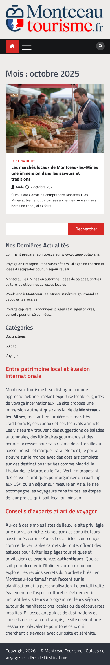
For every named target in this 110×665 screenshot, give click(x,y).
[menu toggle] (27, 46)
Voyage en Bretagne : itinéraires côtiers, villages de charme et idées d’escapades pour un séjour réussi (55, 266)
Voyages (12, 355)
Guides (11, 346)
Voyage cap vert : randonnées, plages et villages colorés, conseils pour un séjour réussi (50, 311)
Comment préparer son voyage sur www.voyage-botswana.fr (54, 254)
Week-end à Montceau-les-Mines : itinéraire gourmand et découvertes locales (52, 296)
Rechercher (86, 228)
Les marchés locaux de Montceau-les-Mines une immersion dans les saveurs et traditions (54, 173)
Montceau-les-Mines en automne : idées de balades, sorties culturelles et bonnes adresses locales (53, 281)
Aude (20, 187)
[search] (100, 46)
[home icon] (12, 46)
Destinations (23, 161)
